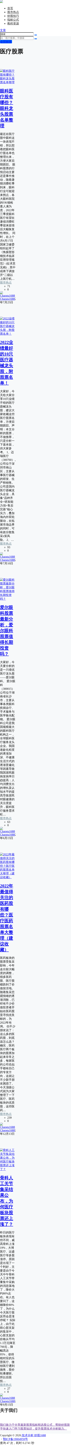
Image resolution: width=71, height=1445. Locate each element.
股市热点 (13, 12)
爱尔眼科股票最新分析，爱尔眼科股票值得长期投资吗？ (6, 630)
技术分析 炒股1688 (33, 1435)
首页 (10, 8)
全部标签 (6, 41)
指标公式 (13, 19)
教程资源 (13, 23)
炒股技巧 (13, 15)
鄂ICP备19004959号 (15, 1439)
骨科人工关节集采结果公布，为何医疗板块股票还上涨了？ (6, 1201)
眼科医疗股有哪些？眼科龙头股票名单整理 (6, 108)
